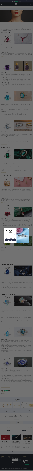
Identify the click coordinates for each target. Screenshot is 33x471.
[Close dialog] (28, 228)
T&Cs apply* (13, 234)
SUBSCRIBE (10, 240)
